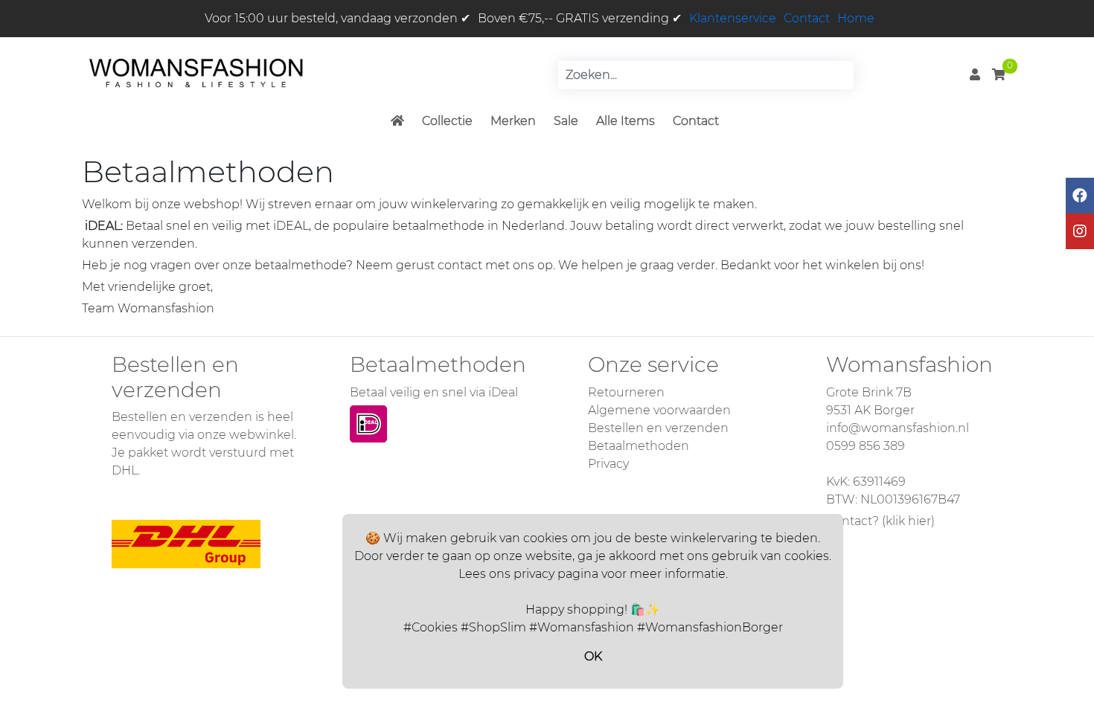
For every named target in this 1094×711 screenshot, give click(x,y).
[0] (998, 75)
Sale (566, 121)
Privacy (608, 464)
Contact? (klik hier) (880, 521)
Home (855, 18)
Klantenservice (732, 18)
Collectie (447, 121)
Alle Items (625, 121)
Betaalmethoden (638, 446)
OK (593, 656)
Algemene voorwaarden (659, 410)
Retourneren (626, 392)
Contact (807, 18)
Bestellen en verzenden (658, 428)
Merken (513, 121)
